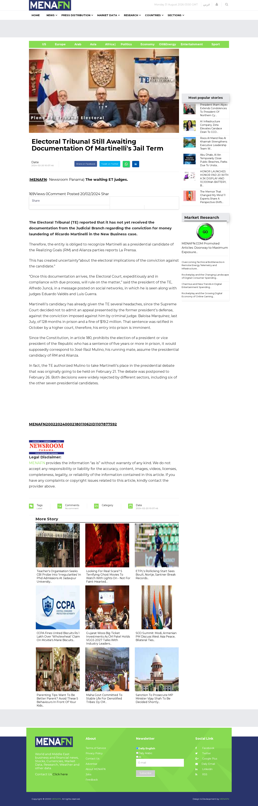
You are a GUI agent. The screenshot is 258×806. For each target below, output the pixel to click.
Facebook (207, 748)
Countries (153, 15)
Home (36, 15)
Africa (109, 44)
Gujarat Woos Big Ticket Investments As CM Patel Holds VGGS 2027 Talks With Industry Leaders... (108, 638)
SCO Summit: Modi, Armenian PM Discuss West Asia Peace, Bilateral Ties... (156, 636)
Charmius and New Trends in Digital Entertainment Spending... (202, 286)
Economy (147, 44)
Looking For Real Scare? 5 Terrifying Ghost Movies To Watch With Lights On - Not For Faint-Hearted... (108, 576)
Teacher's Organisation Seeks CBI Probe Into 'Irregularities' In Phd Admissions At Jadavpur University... (59, 576)
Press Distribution (75, 15)
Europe (60, 44)
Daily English (146, 748)
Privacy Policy (94, 753)
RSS (204, 774)
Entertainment (186, 44)
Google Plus (209, 758)
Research (131, 15)
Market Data (107, 15)
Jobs (88, 774)
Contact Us (92, 758)
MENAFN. (56, 799)
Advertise (91, 763)
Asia (93, 44)
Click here (60, 774)
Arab (78, 44)
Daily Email (208, 763)
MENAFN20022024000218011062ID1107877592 (73, 424)
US (40, 44)
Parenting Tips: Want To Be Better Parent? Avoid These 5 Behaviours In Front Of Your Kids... (57, 700)
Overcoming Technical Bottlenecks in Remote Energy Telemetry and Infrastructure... (203, 265)
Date (35, 162)
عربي (206, 4)
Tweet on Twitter (109, 163)
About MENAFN (96, 769)
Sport (213, 44)
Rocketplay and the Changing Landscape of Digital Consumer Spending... (205, 276)
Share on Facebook (85, 163)
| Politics (125, 44)
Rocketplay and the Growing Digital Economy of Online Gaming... (202, 295)
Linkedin (207, 769)
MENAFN (38, 179)
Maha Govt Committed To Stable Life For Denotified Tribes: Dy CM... (104, 698)
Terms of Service (96, 748)
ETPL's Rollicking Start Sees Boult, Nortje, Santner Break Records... (156, 574)
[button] (217, 4)
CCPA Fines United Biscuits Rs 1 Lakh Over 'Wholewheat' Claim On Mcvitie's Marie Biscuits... (58, 636)
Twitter (206, 753)
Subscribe (145, 773)
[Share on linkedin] (135, 164)
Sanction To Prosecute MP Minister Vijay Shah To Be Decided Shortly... (154, 698)
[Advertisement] (130, 29)
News (51, 15)
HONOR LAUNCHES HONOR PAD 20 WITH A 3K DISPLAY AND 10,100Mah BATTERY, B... (214, 178)
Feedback (92, 779)
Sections (174, 15)
